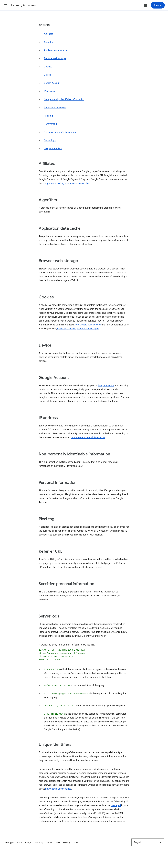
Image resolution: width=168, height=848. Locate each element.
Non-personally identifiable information (64, 99)
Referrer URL (50, 124)
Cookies (48, 66)
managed (116, 805)
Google (9, 842)
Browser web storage (55, 58)
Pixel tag (48, 115)
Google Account (52, 83)
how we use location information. (88, 437)
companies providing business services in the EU (67, 183)
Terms (49, 842)
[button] (6, 5)
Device (47, 75)
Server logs (50, 140)
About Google (24, 842)
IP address (49, 91)
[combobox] (147, 842)
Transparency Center (67, 842)
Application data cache (56, 50)
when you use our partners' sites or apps (78, 328)
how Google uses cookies (88, 324)
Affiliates (48, 34)
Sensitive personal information (60, 132)
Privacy (39, 842)
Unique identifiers (53, 148)
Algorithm (49, 42)
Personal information (55, 107)
